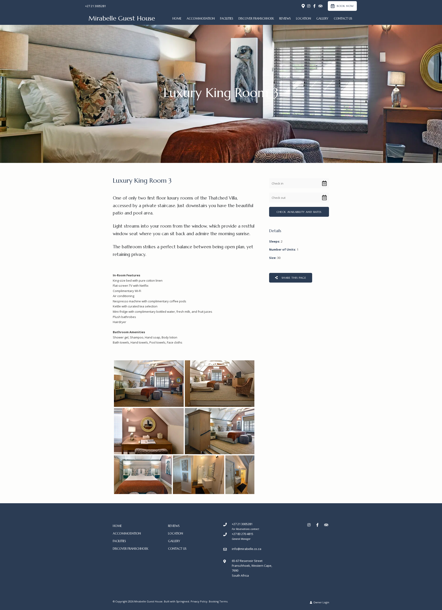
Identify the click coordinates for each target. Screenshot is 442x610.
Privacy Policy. (199, 601)
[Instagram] (309, 6)
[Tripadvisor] (320, 6)
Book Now (345, 6)
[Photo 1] (149, 383)
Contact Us (343, 18)
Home (176, 18)
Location (303, 18)
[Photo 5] (143, 474)
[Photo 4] (219, 431)
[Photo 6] (198, 474)
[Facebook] (314, 6)
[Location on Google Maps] (303, 6)
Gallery (322, 18)
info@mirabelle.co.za (246, 549)
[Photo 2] (219, 383)
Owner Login (321, 602)
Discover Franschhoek (256, 18)
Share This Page (293, 277)
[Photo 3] (149, 431)
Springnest (182, 601)
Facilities (226, 18)
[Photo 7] (239, 474)
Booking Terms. (218, 601)
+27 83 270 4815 (242, 534)
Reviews (285, 18)
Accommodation (201, 18)
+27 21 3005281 (95, 6)
